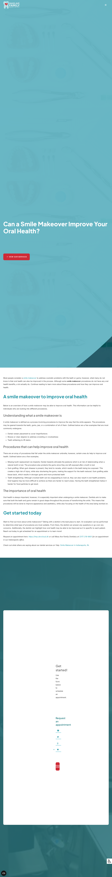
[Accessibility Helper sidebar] (109, 861)
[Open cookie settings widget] (3, 873)
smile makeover (29, 378)
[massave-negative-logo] (11, 2)
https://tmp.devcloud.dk (39, 536)
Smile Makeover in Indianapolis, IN (74, 545)
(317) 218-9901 (85, 536)
